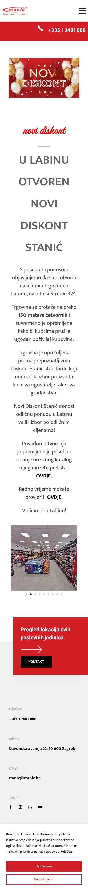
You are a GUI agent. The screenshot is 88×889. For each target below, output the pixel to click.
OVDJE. (44, 475)
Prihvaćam (44, 866)
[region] (44, 856)
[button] (16, 558)
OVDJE (54, 497)
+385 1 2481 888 (67, 30)
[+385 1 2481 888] (40, 28)
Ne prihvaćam (44, 879)
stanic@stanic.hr (24, 778)
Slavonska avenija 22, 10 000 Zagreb (42, 748)
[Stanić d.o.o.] (20, 11)
